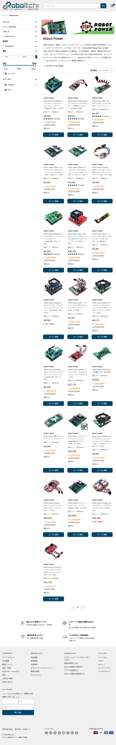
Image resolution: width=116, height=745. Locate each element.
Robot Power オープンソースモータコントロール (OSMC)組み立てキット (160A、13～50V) (77, 440)
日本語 (25, 729)
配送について (7, 664)
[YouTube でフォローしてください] (63, 732)
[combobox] (72, 5)
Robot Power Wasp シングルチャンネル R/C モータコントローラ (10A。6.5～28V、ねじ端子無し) (102, 237)
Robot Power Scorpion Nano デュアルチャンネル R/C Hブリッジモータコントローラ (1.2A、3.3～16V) (102, 171)
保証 (4, 675)
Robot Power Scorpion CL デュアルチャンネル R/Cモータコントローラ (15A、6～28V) (77, 373)
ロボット (101, 664)
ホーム (4, 15)
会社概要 (34, 657)
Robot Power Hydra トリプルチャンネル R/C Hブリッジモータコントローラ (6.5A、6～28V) (77, 306)
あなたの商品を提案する (73, 667)
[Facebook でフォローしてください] (46, 732)
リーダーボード (104, 671)
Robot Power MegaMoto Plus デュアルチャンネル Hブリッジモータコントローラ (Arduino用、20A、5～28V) (53, 374)
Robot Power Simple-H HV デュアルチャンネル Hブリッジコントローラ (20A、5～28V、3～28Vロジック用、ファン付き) (101, 441)
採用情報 (34, 661)
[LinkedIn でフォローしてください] (72, 732)
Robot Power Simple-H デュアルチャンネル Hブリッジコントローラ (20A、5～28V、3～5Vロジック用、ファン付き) (101, 308)
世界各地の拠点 (7, 729)
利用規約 (34, 664)
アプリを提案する (71, 670)
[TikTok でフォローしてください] (68, 732)
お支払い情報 (7, 678)
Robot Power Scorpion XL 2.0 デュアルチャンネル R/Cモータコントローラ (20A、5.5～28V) (53, 571)
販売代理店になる (71, 663)
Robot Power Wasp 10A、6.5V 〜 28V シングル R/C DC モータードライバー (101, 103)
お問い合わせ (7, 682)
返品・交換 (6, 668)
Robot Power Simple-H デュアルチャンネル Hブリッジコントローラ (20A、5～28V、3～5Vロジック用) (77, 171)
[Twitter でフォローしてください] (50, 732)
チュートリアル (104, 668)
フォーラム (102, 657)
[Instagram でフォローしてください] (55, 732)
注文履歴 (5, 661)
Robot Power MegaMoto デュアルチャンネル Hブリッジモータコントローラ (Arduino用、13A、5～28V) (53, 104)
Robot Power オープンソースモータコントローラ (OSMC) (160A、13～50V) (77, 505)
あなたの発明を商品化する (74, 674)
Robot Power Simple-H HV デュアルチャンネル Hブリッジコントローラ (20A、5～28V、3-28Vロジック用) (53, 171)
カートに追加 (53, 135)
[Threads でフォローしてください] (76, 732)
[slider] (4, 65)
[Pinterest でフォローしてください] (59, 732)
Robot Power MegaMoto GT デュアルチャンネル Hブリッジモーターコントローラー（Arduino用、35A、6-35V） (53, 308)
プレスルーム (36, 675)
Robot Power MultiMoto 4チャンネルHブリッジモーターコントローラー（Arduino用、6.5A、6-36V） (53, 239)
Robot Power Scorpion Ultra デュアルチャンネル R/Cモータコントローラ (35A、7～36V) (53, 506)
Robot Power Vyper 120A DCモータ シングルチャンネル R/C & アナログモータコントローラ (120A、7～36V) (77, 239)
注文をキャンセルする (10, 671)
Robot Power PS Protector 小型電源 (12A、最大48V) (101, 371)
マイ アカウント (8, 657)
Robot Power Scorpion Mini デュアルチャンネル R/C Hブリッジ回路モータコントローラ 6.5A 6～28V (77, 104)
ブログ (100, 661)
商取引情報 (35, 671)
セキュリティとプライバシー (42, 668)
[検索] (103, 5)
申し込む (18, 712)
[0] (111, 5)
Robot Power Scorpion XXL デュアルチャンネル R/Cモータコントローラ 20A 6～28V (102, 506)
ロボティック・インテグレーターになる (77, 658)
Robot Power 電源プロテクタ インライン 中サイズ (53, 437)
